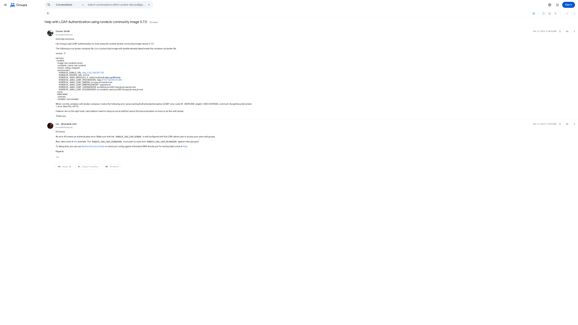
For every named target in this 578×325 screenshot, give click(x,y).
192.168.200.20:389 (112, 80)
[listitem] (311, 72)
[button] (5, 4)
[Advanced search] (149, 4)
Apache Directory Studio (93, 146)
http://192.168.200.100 (93, 72)
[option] (70, 4)
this (75, 141)
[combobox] (117, 4)
